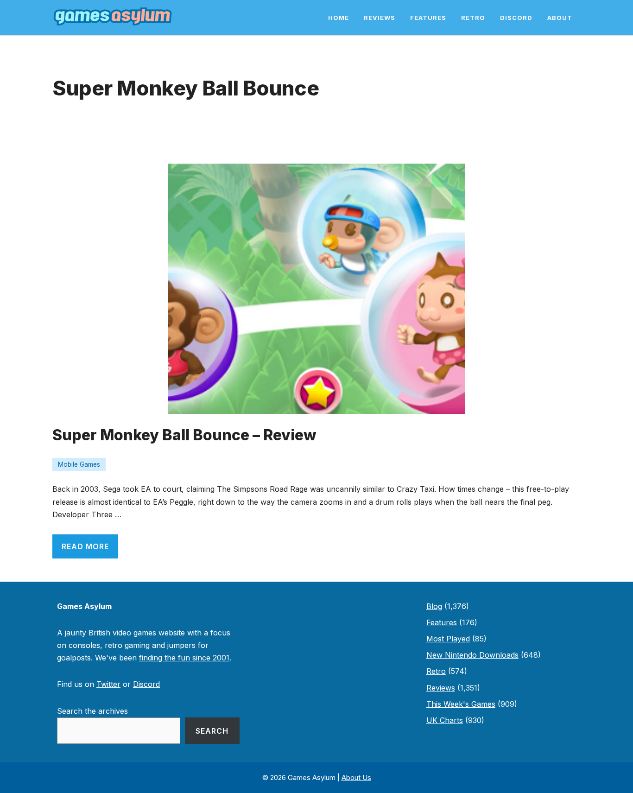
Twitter (108, 684)
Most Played (448, 638)
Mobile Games (79, 464)
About (559, 17)
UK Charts (444, 720)
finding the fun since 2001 (184, 657)
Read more (85, 546)
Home (338, 17)
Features (428, 17)
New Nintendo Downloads (472, 655)
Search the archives (92, 711)
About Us (356, 777)
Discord (516, 17)
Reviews (379, 17)
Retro (473, 17)
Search (212, 731)
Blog (434, 606)
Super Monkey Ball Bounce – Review (184, 435)
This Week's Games (460, 704)
